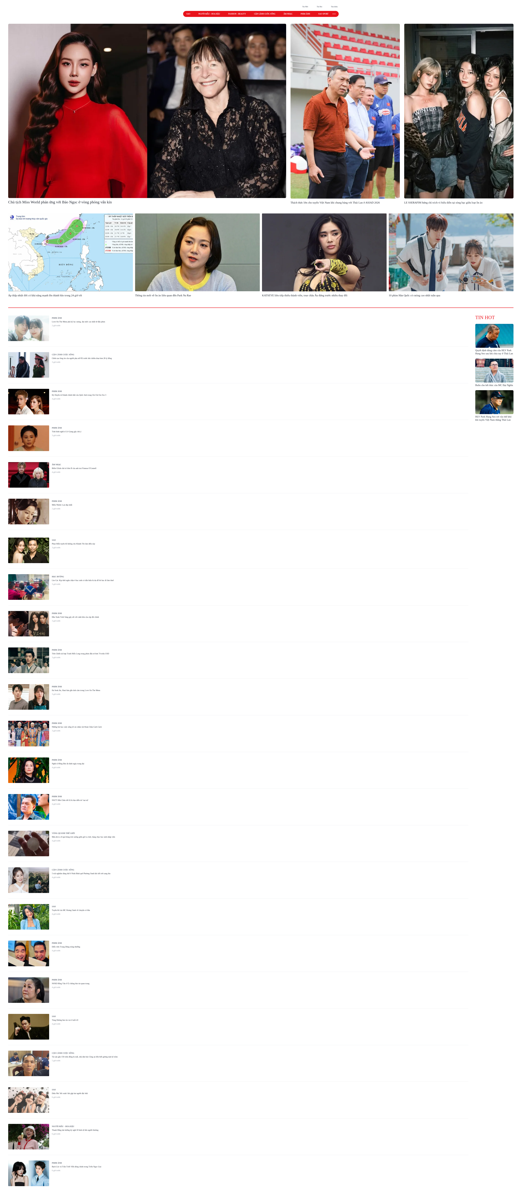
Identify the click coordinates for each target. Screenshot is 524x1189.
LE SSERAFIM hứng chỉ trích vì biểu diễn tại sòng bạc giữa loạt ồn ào (443, 202)
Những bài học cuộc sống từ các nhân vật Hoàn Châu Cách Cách (77, 727)
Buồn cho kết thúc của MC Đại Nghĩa (494, 385)
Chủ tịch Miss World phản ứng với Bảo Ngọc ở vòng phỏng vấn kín (60, 202)
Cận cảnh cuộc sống (264, 14)
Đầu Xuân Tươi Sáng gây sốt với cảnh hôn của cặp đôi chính (75, 617)
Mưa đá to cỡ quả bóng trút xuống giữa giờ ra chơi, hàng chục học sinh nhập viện (83, 837)
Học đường (58, 577)
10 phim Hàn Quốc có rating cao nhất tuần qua (414, 295)
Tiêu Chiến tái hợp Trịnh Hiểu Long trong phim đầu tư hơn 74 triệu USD (80, 654)
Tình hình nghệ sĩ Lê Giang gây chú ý (66, 432)
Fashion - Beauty (237, 14)
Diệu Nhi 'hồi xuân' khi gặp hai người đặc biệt (70, 1093)
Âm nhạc (288, 14)
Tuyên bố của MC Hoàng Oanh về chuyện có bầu (71, 910)
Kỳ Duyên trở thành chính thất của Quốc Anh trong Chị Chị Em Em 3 (79, 395)
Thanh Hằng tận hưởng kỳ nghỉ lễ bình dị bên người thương (75, 1130)
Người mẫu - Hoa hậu (209, 14)
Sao (188, 14)
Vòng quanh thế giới (63, 833)
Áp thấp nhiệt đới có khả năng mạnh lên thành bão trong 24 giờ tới (45, 295)
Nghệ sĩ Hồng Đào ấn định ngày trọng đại (68, 764)
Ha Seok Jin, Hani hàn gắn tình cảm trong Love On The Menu (76, 690)
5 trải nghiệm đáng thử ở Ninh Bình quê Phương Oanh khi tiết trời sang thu (81, 874)
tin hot (485, 317)
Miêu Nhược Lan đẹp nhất (62, 505)
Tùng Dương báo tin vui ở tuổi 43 (65, 1020)
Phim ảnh (305, 14)
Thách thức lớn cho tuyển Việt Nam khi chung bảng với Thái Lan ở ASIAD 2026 (335, 202)
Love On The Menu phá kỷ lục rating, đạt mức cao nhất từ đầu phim (78, 322)
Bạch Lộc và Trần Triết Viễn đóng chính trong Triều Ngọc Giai (76, 1167)
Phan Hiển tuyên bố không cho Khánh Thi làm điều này (73, 544)
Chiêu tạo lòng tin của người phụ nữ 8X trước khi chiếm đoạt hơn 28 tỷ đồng (82, 358)
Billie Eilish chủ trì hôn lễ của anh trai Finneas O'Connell (74, 468)
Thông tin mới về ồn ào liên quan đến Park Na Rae (163, 295)
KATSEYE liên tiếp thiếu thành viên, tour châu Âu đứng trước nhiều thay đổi (304, 295)
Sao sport (323, 14)
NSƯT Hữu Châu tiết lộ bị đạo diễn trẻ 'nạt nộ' (70, 800)
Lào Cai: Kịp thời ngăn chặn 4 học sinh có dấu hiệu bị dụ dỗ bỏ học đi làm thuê (83, 580)
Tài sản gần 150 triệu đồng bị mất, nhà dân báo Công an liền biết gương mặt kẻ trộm (85, 1057)
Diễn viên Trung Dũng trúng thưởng (66, 947)
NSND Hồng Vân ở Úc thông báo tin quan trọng (70, 984)
